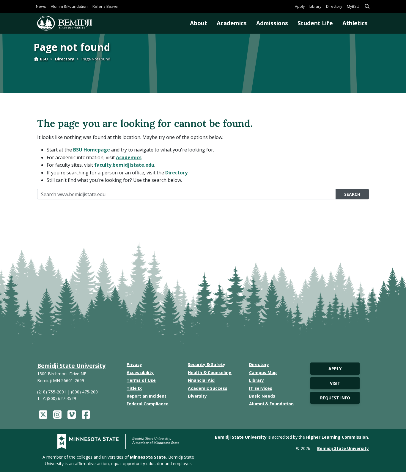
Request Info (335, 398)
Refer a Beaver (105, 6)
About (198, 23)
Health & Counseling (210, 372)
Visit (335, 383)
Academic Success (207, 388)
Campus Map (263, 372)
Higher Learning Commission (337, 437)
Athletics (355, 23)
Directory (334, 6)
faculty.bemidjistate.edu (124, 165)
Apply (300, 6)
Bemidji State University (71, 366)
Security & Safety (206, 364)
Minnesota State (148, 457)
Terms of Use (141, 380)
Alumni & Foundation (69, 6)
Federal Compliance (148, 404)
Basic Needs (262, 396)
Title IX (134, 388)
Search (352, 194)
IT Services (260, 388)
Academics (232, 23)
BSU (44, 59)
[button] (367, 6)
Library (315, 6)
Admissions (272, 23)
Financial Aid (201, 380)
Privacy (134, 364)
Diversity (197, 396)
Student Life (315, 23)
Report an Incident (146, 396)
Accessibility (140, 372)
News (41, 6)
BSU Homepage (91, 149)
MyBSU (353, 6)
